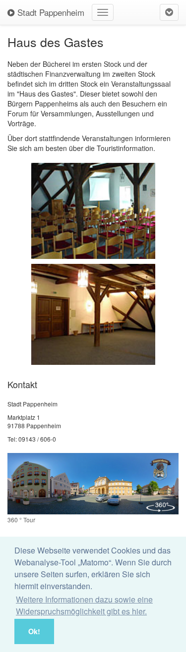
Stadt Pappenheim (49, 12)
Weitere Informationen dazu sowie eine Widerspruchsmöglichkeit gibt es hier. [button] (84, 605)
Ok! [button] (34, 631)
